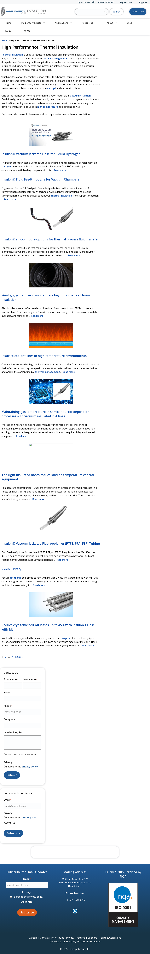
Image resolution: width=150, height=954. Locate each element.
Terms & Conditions (110, 937)
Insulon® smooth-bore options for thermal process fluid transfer (50, 239)
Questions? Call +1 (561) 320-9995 (96, 2)
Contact (9, 31)
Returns (80, 937)
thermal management (54, 58)
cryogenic (7, 166)
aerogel (51, 88)
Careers (33, 937)
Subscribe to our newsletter (21, 754)
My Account (57, 937)
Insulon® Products (31, 22)
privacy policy (30, 766)
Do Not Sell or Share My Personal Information (75, 941)
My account (126, 2)
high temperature (47, 106)
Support (143, 2)
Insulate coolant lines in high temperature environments (44, 356)
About (110, 22)
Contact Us (138, 11)
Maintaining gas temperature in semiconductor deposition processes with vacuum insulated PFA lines (45, 414)
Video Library (11, 569)
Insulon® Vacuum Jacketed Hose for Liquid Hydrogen (41, 154)
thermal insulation (61, 195)
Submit (12, 775)
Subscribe (13, 833)
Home (8, 22)
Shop (129, 22)
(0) (27, 31)
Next (19, 656)
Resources (87, 22)
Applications (61, 22)
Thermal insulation (12, 54)
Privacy (70, 937)
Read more (60, 170)
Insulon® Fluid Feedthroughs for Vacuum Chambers (40, 179)
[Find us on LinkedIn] (75, 911)
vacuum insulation (80, 95)
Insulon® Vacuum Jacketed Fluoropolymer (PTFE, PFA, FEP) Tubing (50, 543)
